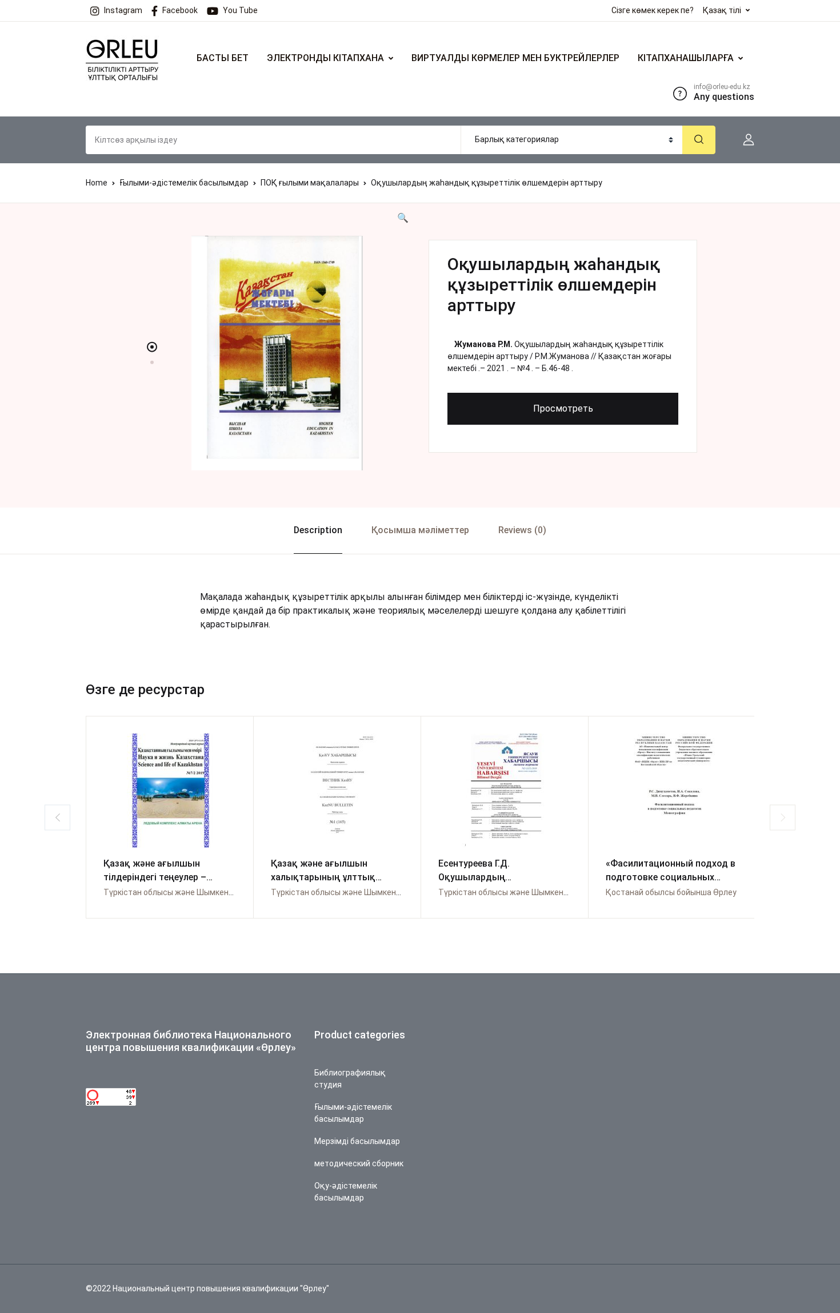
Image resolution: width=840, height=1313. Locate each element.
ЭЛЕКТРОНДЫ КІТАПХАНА (325, 58)
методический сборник (358, 1163)
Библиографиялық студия (350, 1078)
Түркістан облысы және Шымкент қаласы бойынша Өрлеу (214, 892)
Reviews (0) (522, 530)
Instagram (123, 10)
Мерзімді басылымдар (357, 1141)
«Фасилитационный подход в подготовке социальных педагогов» (670, 877)
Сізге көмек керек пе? (652, 10)
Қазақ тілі (722, 10)
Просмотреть (563, 408)
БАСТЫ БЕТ (223, 58)
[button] (744, 140)
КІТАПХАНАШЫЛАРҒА (686, 58)
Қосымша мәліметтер (420, 530)
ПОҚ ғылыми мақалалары (310, 182)
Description (318, 530)
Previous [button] (57, 817)
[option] (277, 353)
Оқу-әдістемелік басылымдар (345, 1191)
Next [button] (782, 817)
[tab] (318, 531)
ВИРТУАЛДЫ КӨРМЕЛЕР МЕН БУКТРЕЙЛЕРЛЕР (515, 58)
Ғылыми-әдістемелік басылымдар (184, 182)
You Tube (240, 10)
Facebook (180, 10)
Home (96, 182)
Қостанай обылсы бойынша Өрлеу (671, 892)
